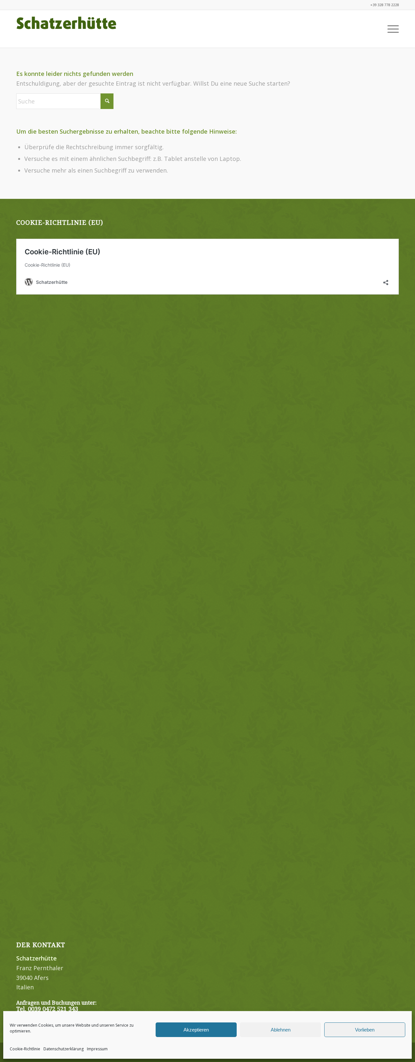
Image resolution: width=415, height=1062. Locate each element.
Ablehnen (280, 1029)
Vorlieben (364, 1029)
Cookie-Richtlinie (25, 1049)
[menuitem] (391, 29)
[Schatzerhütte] (66, 29)
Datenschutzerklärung (63, 1049)
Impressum (97, 1049)
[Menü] (391, 29)
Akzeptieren (196, 1029)
